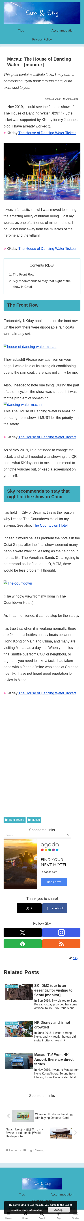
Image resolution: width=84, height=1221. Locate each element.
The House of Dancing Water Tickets (47, 133)
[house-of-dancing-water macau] (30, 346)
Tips (22, 1194)
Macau (36, 819)
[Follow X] (23, 932)
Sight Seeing (16, 819)
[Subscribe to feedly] (23, 943)
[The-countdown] (18, 583)
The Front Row (23, 274)
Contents (37, 265)
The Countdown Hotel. (51, 525)
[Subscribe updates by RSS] (61, 943)
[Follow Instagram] (61, 932)
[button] (75, 798)
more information (32, 1210)
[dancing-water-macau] (23, 405)
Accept (58, 1210)
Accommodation (62, 1194)
